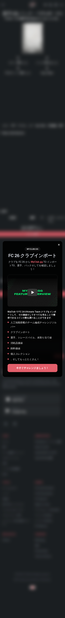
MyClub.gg (37, 261)
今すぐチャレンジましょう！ (32, 367)
